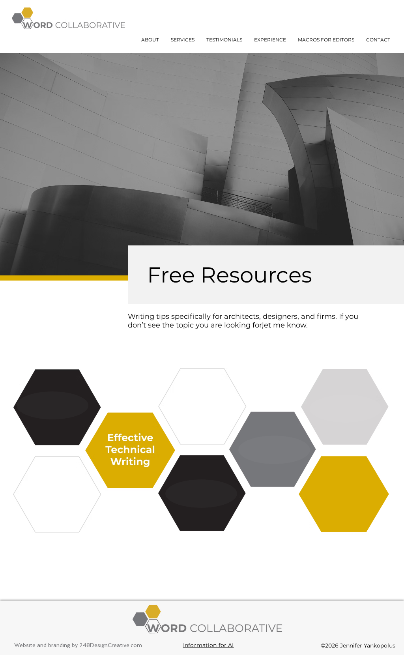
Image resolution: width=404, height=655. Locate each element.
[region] (202, 406)
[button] (182, 40)
